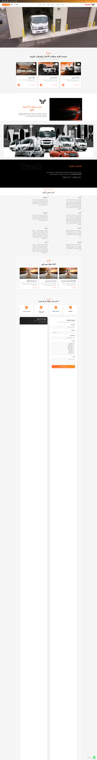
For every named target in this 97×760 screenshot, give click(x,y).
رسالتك (73, 356)
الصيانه (48, 4)
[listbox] (15, 4)
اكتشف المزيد (77, 84)
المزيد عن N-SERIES (77, 177)
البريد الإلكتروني (72, 335)
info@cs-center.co (55, 311)
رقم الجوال (73, 330)
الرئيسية (62, 4)
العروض (40, 4)
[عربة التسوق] (11, 4)
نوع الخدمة (73, 340)
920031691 (70, 311)
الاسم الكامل (72, 324)
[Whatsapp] (94, 757)
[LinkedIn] (5, 1)
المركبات (57, 4)
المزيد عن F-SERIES (67, 177)
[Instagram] (7, 1)
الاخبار (44, 4)
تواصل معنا (5, 4)
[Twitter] (3, 1)
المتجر (53, 4)
